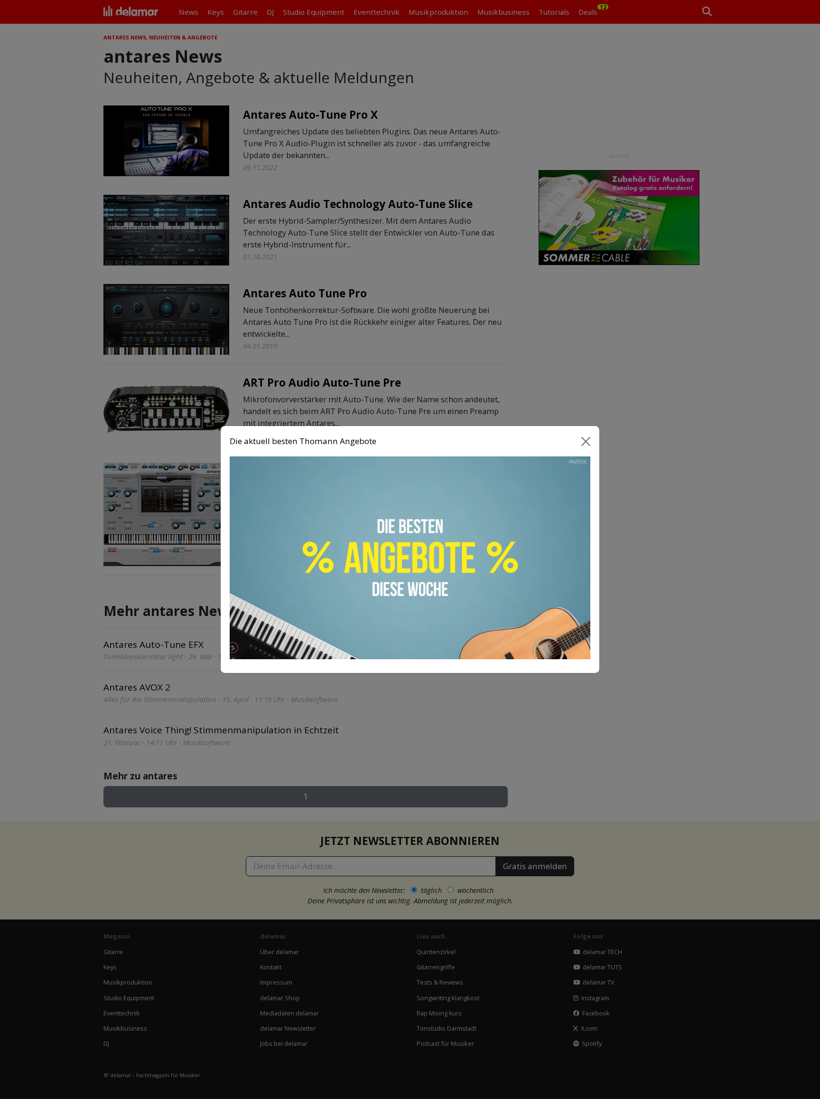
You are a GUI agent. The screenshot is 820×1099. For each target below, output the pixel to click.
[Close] (586, 441)
